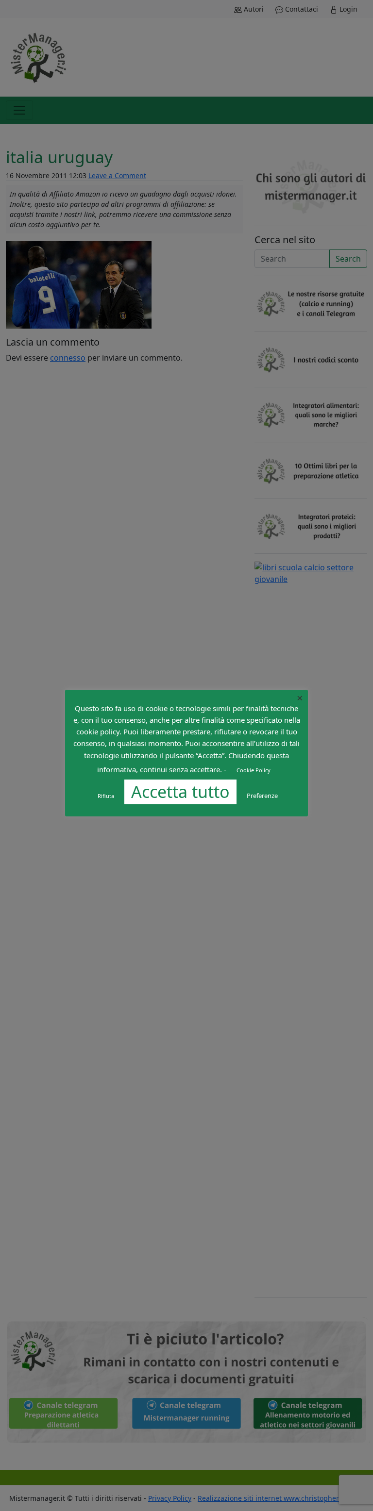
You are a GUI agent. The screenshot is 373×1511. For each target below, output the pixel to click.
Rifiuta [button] (106, 795)
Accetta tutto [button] (180, 791)
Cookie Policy (254, 770)
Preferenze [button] (262, 795)
